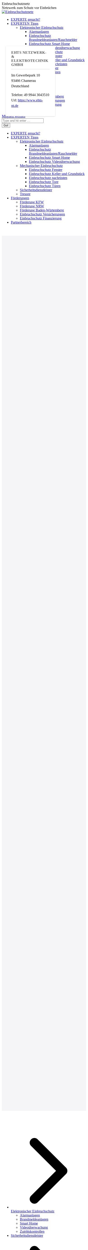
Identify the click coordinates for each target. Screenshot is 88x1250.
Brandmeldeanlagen (34, 1219)
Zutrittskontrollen (32, 1231)
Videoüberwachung (34, 1227)
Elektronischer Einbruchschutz (32, 1211)
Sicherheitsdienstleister (27, 1235)
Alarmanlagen (30, 1215)
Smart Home (29, 1223)
